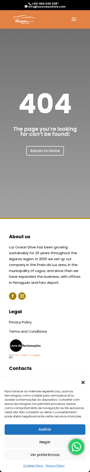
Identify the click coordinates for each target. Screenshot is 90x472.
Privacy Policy (55, 466)
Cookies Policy (33, 466)
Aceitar (45, 429)
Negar (45, 442)
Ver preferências (45, 454)
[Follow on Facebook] (12, 296)
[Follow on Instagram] (22, 296)
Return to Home (45, 150)
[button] (83, 382)
